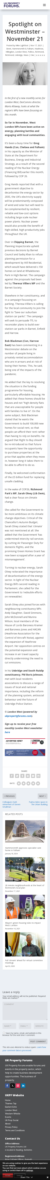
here (7, 732)
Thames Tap (10, 1103)
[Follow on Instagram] (18, 1085)
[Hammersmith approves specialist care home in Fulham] (25, 832)
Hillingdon (10, 51)
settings (29, 1170)
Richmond (39, 51)
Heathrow (39, 48)
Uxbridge (19, 55)
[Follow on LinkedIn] (23, 1085)
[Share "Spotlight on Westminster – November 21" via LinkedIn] (27, 776)
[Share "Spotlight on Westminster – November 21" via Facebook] (11, 776)
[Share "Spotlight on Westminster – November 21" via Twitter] (17, 776)
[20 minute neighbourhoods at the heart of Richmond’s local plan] (25, 869)
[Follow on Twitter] (12, 1085)
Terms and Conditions (15, 1130)
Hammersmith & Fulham (23, 48)
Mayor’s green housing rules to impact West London (23, 924)
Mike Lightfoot (22, 45)
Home (8, 1100)
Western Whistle (12, 1114)
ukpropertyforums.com (18, 716)
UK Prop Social (11, 1120)
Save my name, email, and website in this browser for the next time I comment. (22, 1034)
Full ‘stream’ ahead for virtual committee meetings (24, 961)
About (8, 1124)
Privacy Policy (11, 1127)
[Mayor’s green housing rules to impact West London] (25, 907)
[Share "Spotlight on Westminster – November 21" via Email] (33, 776)
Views (26, 55)
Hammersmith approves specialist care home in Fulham (23, 849)
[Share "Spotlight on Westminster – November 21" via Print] (38, 776)
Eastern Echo (11, 1107)
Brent (8, 48)
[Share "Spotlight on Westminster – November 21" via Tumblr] (22, 776)
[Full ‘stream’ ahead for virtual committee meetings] (25, 944)
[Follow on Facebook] (7, 1085)
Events (8, 1117)
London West (21, 51)
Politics (31, 51)
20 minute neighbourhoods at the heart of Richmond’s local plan (24, 886)
